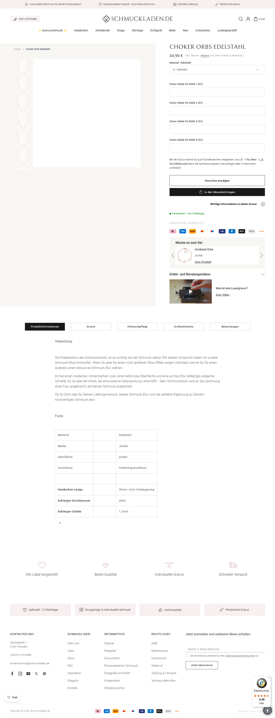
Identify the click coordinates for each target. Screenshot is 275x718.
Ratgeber (110, 651)
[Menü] (268, 678)
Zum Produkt (203, 262)
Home (17, 49)
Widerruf (156, 665)
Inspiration (74, 673)
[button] (52, 32)
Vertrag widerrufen (163, 680)
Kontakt (72, 688)
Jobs (70, 651)
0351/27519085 (28, 19)
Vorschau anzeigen (217, 180)
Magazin (73, 680)
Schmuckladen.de (40, 711)
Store (70, 658)
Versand (204, 55)
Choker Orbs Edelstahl (38, 49)
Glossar (109, 643)
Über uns (73, 643)
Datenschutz (159, 651)
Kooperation (112, 680)
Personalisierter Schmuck (121, 665)
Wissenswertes (114, 688)
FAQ (70, 665)
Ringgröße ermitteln (117, 673)
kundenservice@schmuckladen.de (29, 663)
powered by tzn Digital (252, 711)
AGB (154, 643)
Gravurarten (112, 658)
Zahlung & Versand (163, 673)
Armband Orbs (204, 249)
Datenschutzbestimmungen (240, 655)
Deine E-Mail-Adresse (203, 649)
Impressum (158, 658)
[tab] (23, 67)
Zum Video (223, 294)
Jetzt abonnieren (202, 665)
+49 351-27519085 (20, 654)
